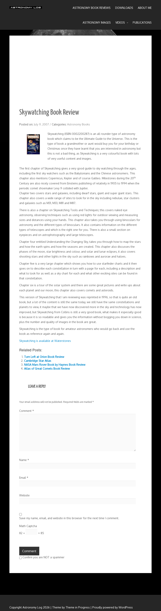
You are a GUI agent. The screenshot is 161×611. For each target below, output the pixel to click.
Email (23, 477)
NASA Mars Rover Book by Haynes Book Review (54, 364)
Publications (142, 22)
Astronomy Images (97, 22)
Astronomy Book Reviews (92, 7)
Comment (26, 410)
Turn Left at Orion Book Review (44, 356)
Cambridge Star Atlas (37, 360)
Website (24, 495)
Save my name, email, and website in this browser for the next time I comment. (69, 518)
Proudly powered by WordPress (112, 607)
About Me (145, 7)
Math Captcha (28, 526)
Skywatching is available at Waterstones (45, 340)
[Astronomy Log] (25, 9)
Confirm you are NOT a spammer (43, 557)
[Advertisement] (80, 74)
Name (24, 460)
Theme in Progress (78, 607)
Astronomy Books (78, 124)
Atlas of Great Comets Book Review (47, 368)
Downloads (124, 7)
